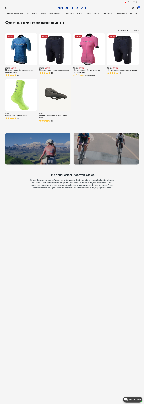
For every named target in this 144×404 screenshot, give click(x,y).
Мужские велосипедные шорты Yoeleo (54, 70)
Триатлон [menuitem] (68, 13)
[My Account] (133, 8)
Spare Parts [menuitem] (106, 13)
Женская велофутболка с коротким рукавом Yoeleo (86, 71)
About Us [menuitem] (133, 13)
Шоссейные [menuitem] (31, 13)
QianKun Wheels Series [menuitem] (15, 13)
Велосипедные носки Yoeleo (16, 116)
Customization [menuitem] (120, 13)
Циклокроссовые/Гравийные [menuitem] (50, 13)
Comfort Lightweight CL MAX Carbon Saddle (53, 117)
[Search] (6, 8)
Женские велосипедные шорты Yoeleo (122, 70)
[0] (137, 8)
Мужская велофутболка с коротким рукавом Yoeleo (19, 71)
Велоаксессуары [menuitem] (91, 13)
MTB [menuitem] (78, 13)
